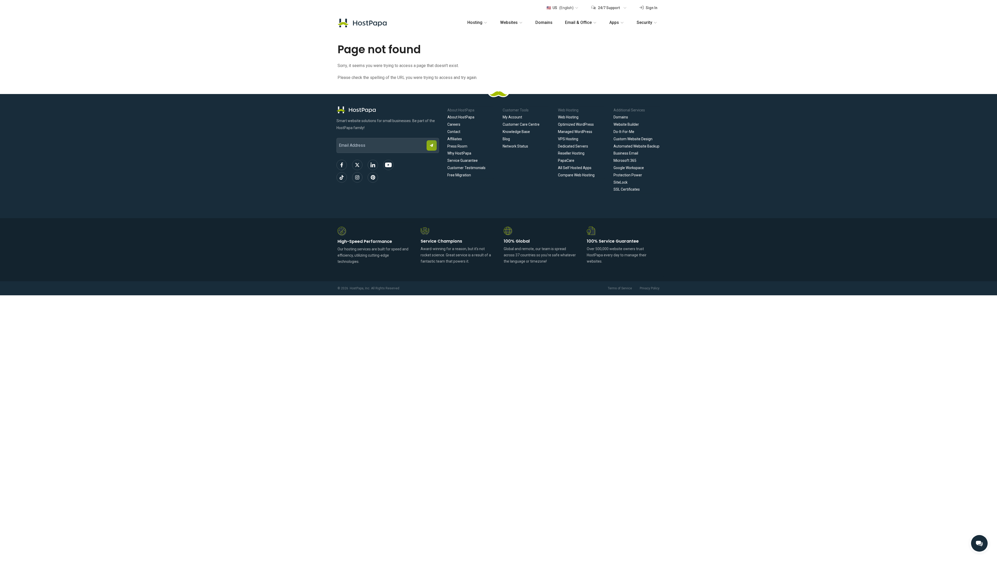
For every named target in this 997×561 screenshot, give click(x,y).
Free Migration (459, 175)
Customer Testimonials (466, 168)
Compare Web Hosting (576, 175)
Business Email (626, 153)
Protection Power (628, 175)
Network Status (515, 146)
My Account (512, 117)
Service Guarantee (462, 160)
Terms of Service (620, 288)
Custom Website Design (633, 139)
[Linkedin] (373, 165)
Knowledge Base (516, 132)
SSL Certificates (627, 189)
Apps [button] (614, 22)
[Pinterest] (373, 177)
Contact (453, 132)
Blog (506, 139)
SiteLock (621, 182)
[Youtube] (388, 165)
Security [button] (644, 22)
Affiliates (454, 139)
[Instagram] (357, 177)
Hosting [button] (474, 22)
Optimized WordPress (576, 124)
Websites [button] (509, 22)
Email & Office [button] (578, 22)
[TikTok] (341, 177)
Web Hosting (568, 117)
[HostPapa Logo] (387, 109)
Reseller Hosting (571, 153)
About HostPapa (460, 117)
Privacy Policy (649, 288)
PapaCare (566, 160)
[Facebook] (341, 165)
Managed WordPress (575, 132)
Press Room (457, 146)
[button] (562, 8)
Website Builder (626, 124)
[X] (357, 165)
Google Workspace (629, 168)
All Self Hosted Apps (574, 168)
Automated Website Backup (636, 146)
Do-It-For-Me (624, 132)
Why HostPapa (459, 153)
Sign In (651, 8)
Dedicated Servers (573, 146)
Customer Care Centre (521, 124)
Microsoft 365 (625, 160)
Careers (453, 124)
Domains (544, 22)
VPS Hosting (568, 139)
